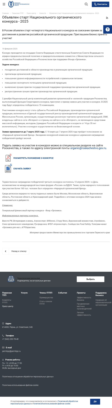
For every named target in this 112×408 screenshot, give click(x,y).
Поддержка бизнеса (101, 294)
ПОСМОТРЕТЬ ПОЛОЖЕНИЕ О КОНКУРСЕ (33, 158)
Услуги (24, 293)
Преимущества (46, 297)
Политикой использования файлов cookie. (52, 404)
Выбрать (90, 279)
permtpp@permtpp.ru (11, 351)
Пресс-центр (7, 306)
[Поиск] (86, 4)
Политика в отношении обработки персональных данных (28, 376)
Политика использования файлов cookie (20, 385)
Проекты (81, 293)
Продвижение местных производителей (84, 306)
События (62, 293)
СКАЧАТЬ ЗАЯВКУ (22, 168)
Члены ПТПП (45, 293)
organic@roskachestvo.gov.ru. (88, 148)
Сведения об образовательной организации (103, 302)
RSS (107, 18)
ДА (95, 401)
